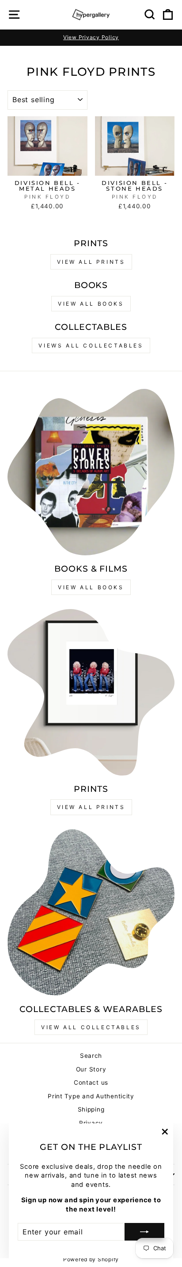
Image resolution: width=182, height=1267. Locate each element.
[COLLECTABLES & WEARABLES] (91, 912)
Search (91, 1055)
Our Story (91, 1069)
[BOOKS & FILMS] (91, 472)
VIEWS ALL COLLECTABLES (90, 345)
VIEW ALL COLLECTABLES (91, 1027)
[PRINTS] (91, 692)
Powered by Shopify (91, 1259)
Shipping (91, 1109)
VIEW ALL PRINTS (91, 262)
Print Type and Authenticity (91, 1096)
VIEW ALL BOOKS (91, 303)
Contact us (91, 1082)
